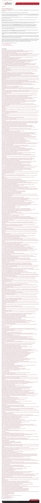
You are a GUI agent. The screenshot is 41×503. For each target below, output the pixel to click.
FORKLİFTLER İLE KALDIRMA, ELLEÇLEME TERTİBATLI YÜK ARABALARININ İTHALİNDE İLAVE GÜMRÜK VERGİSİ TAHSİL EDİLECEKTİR (20, 329)
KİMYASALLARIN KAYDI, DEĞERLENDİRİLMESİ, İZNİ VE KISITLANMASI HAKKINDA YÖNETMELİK (14, 468)
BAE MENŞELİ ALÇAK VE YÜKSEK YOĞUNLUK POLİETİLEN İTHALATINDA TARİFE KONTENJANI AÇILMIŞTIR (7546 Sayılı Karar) (18, 149)
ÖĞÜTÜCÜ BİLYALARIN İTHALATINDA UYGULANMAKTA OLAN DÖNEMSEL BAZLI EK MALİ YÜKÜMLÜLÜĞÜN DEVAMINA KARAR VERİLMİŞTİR (20, 79)
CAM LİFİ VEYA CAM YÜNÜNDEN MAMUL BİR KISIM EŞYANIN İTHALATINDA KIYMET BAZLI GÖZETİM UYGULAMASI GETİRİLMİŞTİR (19, 161)
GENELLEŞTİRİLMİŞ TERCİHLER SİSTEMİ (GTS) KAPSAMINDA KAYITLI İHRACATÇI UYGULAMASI (14, 337)
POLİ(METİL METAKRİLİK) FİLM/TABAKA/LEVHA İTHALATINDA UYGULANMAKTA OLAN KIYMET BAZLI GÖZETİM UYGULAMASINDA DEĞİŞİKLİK (20, 444)
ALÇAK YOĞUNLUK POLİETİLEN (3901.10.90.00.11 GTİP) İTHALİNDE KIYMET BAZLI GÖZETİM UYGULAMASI (16, 466)
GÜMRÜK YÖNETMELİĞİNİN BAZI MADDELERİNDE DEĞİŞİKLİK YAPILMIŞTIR (12, 163)
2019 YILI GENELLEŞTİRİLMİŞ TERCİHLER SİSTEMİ (8, 373)
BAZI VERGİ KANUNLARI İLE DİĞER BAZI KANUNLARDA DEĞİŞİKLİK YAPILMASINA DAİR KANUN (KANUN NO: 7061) (17, 434)
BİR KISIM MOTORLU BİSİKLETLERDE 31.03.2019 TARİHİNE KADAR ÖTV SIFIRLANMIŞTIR (13, 368)
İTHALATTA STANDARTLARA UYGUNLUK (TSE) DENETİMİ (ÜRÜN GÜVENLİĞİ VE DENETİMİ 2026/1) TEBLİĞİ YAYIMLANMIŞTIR (18, 64)
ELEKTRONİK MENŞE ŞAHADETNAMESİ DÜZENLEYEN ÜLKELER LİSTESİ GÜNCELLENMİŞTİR (14, 236)
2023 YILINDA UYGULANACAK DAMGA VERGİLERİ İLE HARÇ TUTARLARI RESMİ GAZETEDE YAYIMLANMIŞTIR (16, 168)
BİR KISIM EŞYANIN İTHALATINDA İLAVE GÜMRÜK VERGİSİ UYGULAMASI (11, 416)
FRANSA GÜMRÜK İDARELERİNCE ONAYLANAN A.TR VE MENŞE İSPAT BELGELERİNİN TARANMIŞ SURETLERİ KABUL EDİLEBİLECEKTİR (20, 289)
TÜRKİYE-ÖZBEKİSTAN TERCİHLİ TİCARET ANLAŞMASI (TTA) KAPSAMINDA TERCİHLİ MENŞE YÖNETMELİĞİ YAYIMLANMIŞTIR (18, 152)
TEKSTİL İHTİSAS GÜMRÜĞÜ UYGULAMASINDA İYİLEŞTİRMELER (10, 418)
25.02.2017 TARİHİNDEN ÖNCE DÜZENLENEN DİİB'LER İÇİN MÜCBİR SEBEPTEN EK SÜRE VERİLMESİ (15, 488)
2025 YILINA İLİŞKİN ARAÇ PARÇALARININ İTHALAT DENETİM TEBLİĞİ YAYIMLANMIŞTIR (13, 99)
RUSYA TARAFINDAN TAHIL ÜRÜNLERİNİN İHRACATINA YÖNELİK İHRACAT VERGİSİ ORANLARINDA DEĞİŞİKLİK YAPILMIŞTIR (18, 235)
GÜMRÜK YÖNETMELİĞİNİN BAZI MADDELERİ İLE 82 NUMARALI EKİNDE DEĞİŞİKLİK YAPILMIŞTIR (15, 96)
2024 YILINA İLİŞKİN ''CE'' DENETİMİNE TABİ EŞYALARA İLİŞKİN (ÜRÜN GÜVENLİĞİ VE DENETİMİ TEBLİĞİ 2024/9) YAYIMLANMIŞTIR (19, 136)
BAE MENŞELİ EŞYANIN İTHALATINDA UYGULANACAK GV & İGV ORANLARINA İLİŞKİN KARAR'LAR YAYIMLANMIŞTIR (17, 148)
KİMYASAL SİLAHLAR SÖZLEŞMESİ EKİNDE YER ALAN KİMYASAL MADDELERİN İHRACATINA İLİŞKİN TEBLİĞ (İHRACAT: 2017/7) (18, 459)
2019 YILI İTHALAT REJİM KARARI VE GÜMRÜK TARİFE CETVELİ (10, 367)
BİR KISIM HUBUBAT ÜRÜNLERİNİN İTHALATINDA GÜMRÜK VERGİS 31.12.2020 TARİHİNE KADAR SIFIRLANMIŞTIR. (17, 263)
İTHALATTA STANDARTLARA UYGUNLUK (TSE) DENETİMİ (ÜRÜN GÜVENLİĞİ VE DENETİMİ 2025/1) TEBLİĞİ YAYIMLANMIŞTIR (18, 101)
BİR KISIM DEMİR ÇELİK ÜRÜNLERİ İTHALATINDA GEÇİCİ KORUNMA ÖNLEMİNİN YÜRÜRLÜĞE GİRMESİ (15, 388)
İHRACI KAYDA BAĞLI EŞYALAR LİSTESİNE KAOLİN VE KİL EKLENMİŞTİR (11, 193)
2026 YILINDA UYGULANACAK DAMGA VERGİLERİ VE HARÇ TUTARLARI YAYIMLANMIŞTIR (14, 65)
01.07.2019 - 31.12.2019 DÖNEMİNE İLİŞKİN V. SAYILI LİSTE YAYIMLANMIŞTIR (12, 341)
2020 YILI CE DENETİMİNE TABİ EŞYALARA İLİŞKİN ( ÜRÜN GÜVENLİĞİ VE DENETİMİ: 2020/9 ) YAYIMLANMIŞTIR (16, 320)
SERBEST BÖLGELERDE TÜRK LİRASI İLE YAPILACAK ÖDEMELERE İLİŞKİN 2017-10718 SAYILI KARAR (15, 447)
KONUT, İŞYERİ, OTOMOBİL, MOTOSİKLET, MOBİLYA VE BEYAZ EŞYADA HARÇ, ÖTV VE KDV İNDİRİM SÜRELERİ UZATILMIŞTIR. (18, 358)
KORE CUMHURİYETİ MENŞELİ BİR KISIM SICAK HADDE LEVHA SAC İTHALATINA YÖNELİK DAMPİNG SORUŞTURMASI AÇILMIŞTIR (19, 132)
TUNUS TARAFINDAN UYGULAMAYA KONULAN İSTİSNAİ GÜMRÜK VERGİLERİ (12, 422)
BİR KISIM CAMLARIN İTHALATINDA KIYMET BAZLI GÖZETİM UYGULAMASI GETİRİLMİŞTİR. (14, 316)
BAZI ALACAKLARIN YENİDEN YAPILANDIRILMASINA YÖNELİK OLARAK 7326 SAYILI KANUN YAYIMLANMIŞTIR (16, 216)
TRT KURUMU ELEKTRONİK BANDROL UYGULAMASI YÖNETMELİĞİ (11, 427)
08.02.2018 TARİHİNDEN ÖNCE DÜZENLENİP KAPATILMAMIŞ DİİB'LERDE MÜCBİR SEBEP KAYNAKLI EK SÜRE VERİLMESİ (18, 424)
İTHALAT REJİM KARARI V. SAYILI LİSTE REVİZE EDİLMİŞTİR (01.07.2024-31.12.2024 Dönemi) (14, 124)
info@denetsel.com (5, 0)
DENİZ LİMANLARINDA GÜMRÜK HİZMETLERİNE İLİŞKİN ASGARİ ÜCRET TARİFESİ (13, 357)
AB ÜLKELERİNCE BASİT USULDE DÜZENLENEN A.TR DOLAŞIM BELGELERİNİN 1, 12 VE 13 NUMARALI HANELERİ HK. (17, 57)
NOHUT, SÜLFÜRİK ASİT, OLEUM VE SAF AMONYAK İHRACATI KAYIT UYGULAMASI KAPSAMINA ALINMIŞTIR (16, 208)
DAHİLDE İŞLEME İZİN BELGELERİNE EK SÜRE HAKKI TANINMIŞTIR (11, 160)
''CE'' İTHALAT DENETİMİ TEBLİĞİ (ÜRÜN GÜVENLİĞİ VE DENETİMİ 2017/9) (12, 495)
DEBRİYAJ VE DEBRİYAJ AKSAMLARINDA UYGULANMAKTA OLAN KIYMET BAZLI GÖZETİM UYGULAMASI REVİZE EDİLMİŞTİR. (18, 390)
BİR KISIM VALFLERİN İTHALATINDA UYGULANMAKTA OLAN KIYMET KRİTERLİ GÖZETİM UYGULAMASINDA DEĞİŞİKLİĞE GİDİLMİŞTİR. (20, 188)
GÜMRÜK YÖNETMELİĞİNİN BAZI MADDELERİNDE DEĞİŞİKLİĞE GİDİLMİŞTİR (12, 153)
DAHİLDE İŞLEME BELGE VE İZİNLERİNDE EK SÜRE (8, 400)
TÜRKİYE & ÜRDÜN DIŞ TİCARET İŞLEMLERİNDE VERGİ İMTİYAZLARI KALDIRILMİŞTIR (13, 380)
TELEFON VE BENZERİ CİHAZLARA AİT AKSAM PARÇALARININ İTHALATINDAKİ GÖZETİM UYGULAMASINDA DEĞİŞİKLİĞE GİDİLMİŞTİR (19, 239)
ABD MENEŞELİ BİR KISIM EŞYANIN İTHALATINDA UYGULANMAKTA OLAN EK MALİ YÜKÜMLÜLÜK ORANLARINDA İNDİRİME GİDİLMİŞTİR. (20, 350)
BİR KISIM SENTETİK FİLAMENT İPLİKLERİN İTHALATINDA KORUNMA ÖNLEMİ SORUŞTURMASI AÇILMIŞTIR (16, 372)
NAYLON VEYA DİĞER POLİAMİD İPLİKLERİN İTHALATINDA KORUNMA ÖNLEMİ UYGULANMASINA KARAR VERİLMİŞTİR (17, 333)
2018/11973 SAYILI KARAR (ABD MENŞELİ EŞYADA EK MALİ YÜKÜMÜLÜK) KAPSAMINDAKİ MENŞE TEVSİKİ (16, 359)
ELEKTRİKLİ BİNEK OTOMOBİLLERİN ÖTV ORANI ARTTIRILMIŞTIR (10, 237)
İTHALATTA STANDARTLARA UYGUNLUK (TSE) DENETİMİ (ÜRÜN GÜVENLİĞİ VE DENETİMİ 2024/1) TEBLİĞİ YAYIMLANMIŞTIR (18, 137)
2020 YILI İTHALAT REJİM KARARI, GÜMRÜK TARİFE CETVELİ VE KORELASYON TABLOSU (14, 319)
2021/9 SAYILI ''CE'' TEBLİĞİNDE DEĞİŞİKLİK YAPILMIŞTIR (9, 211)
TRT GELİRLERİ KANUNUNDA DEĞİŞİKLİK (7, 467)
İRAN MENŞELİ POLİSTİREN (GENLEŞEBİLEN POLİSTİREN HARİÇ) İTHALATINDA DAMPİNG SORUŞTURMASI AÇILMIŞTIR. (18, 408)
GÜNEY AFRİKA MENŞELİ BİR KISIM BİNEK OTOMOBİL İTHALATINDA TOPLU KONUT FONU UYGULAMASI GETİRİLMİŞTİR (18, 474)
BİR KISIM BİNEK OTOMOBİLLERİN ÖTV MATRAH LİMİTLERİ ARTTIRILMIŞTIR (12, 212)
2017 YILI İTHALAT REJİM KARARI (6, 496)
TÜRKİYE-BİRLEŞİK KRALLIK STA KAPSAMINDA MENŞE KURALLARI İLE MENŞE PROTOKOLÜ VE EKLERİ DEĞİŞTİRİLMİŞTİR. (18, 224)
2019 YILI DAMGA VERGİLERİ (5, 371)
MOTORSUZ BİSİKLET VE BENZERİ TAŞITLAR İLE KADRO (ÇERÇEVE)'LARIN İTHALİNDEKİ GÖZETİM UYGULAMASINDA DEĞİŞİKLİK (19, 420)
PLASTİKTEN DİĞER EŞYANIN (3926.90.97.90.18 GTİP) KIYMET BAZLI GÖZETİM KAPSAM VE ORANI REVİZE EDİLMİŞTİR (18, 103)
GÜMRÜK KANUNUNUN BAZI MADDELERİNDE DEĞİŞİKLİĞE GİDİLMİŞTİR (11, 332)
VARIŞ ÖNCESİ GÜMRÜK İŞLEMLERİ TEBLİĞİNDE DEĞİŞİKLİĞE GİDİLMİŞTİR (12, 225)
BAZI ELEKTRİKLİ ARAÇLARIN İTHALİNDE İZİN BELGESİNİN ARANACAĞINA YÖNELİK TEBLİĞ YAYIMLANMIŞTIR (16, 141)
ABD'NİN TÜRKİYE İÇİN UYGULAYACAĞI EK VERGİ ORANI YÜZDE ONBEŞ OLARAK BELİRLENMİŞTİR (15, 80)
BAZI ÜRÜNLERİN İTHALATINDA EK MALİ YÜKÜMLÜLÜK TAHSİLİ (10, 398)
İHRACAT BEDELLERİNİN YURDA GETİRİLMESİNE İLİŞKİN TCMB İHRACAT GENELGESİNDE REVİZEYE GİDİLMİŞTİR (17, 344)
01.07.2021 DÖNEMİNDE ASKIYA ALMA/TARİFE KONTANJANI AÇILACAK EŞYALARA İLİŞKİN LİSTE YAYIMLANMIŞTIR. (17, 264)
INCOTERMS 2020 (4, 331)
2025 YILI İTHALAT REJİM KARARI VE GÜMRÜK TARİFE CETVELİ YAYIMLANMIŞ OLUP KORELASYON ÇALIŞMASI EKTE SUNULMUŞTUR (19, 97)
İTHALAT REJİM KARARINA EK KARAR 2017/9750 (8, 492)
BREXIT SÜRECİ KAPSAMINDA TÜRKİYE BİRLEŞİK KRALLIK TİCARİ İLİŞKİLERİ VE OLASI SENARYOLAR (15, 354)
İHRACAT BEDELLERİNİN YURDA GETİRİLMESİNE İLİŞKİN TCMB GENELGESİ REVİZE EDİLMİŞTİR (14, 355)
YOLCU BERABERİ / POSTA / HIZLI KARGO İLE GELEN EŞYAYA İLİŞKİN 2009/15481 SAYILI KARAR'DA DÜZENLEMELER (17, 414)
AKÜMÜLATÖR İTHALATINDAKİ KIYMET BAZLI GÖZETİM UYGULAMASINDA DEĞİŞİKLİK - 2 (14, 399)
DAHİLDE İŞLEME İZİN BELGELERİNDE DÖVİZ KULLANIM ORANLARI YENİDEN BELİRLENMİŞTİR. (14, 283)
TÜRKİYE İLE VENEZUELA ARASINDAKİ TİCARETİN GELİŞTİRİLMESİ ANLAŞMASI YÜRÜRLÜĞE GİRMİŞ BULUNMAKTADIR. (18, 268)
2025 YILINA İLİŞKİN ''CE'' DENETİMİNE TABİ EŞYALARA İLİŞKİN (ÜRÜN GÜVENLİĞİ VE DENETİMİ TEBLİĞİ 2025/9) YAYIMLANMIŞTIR (19, 100)
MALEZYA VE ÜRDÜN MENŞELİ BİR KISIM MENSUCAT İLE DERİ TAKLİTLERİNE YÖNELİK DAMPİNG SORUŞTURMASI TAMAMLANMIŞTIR (20, 189)
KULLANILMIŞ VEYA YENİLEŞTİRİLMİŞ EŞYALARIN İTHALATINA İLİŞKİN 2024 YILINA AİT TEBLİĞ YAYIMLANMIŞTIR (17, 135)
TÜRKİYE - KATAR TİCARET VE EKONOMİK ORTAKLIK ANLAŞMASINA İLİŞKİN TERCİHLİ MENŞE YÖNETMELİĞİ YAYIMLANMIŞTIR (19, 81)
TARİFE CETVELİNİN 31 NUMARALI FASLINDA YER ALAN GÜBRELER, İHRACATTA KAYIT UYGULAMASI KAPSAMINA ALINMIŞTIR (18, 209)
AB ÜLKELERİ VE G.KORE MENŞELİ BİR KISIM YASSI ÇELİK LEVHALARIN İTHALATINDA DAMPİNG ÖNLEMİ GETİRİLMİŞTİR (18, 184)
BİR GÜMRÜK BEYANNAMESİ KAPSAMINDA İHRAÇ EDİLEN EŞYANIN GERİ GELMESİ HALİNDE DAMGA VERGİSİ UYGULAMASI (18, 317)
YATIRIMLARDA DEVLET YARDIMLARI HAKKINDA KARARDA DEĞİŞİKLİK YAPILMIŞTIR (13, 117)
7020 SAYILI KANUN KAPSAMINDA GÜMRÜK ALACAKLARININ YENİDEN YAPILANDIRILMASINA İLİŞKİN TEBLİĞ (16, 472)
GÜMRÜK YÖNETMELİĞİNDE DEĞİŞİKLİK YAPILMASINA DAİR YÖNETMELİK (12, 347)
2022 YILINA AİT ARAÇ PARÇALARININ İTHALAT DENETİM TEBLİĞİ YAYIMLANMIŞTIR (13, 201)
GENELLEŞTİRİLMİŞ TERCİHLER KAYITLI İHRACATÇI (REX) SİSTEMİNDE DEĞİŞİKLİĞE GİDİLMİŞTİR (15, 187)
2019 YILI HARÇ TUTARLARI (5, 370)
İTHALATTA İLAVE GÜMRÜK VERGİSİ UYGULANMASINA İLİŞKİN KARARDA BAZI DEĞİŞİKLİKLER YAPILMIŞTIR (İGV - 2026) (18, 60)
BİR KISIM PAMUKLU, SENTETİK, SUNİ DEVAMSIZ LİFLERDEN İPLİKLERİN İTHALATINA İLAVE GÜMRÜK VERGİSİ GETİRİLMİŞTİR (18, 365)
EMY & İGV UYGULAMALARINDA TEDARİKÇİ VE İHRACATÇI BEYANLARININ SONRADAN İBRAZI (14, 356)
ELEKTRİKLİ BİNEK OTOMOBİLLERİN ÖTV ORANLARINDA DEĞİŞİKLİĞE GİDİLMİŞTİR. (13, 185)
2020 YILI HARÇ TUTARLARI (5, 326)
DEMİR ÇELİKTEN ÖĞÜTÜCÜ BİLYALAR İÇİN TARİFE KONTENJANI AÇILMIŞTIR (12, 179)
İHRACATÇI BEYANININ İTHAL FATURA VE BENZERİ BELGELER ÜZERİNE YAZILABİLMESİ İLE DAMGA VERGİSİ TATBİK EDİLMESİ (18, 395)
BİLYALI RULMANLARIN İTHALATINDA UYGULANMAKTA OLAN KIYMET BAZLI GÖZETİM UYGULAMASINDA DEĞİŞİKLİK (17, 482)
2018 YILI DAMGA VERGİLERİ (5, 432)
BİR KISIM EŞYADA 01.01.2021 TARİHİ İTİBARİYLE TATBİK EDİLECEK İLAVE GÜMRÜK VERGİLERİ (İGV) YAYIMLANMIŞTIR (17, 248)
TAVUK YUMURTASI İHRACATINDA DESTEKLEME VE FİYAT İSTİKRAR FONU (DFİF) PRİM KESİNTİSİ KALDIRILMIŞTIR (17, 83)
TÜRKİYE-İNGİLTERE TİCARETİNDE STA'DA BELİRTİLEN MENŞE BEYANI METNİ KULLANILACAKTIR (15, 244)
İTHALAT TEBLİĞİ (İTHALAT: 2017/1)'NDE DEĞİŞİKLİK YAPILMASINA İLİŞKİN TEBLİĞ (13, 435)
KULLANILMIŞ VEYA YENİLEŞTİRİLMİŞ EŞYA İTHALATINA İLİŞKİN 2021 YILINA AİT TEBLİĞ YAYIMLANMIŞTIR (16, 245)
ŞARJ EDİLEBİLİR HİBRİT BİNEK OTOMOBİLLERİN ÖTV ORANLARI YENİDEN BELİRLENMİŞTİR (14, 123)
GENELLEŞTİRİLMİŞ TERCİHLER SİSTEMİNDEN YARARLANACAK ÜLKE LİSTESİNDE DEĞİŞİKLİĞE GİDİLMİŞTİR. (16, 353)
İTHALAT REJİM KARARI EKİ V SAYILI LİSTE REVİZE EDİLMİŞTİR (10, 215)
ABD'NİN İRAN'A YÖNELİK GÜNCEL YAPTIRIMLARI (8, 384)
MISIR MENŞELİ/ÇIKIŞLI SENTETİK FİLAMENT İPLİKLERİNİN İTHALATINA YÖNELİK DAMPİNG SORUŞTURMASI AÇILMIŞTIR (18, 133)
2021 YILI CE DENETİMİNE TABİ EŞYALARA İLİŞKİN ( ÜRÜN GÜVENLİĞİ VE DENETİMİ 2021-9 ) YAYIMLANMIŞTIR (16, 247)
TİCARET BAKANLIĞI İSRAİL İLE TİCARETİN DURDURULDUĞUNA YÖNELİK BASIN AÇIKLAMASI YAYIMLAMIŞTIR (16, 128)
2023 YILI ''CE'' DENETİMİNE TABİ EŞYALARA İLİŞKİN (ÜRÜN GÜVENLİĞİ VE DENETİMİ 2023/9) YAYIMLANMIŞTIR (16, 165)
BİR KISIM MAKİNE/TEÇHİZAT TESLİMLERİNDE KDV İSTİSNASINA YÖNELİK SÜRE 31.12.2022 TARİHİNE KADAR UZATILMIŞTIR (18, 328)
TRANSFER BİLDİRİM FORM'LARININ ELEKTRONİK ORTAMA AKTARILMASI (11, 442)
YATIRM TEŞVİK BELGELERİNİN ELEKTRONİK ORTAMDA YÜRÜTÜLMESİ (11, 402)
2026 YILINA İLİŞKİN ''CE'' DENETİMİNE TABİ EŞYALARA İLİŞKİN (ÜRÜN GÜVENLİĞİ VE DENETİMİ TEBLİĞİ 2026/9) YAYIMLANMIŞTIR (19, 63)
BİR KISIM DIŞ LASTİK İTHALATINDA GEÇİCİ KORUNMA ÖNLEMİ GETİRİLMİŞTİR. (12, 483)
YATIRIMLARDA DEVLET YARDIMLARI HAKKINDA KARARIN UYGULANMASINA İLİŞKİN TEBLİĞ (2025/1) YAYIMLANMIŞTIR (17, 87)
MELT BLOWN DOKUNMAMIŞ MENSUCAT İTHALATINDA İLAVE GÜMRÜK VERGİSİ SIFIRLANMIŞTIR (15, 271)
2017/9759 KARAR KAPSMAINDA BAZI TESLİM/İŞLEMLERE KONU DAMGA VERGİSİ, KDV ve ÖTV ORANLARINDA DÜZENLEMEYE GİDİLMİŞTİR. (20, 491)
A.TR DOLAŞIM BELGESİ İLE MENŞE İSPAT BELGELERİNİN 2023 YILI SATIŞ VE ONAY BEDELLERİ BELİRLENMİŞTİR (17, 169)
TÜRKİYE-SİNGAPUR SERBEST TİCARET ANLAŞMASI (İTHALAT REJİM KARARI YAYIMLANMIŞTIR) (14, 438)
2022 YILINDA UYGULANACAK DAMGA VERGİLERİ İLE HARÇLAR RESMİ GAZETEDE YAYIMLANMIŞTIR (15, 205)
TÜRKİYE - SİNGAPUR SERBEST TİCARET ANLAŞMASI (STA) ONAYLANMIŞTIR (12, 487)
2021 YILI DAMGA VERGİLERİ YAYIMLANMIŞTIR (8, 252)
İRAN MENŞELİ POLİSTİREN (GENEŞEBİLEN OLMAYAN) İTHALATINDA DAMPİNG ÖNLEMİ (13, 366)
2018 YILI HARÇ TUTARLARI (5, 498)
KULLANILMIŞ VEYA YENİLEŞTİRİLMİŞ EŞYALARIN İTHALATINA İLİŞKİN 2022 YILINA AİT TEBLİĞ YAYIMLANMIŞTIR (17, 200)
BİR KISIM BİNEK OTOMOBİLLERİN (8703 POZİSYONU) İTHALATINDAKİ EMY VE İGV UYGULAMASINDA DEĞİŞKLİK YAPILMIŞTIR (18, 73)
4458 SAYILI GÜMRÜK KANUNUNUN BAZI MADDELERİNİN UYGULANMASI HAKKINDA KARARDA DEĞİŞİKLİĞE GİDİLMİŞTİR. (18, 352)
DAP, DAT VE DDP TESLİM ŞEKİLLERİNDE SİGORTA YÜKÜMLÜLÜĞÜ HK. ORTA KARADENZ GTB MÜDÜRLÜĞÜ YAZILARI (17, 382)
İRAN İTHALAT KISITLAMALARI (6, 396)
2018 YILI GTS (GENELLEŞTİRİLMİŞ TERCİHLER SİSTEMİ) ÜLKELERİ (11, 426)
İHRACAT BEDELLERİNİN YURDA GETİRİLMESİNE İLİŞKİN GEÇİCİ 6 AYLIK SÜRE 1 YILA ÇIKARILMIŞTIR (15, 361)
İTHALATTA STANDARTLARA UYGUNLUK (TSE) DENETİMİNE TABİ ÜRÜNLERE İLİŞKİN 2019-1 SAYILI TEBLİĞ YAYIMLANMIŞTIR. (18, 321)
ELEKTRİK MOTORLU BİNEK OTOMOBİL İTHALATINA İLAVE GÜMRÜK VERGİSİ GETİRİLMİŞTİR (14, 181)
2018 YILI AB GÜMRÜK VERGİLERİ (6, 443)
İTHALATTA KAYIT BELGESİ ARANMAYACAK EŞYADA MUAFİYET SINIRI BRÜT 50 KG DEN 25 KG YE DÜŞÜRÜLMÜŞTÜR (17, 336)
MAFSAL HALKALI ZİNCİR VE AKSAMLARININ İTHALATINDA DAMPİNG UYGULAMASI (13, 360)
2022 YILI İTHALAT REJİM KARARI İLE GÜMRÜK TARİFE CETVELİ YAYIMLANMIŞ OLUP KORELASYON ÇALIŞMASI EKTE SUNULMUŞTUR (20, 204)
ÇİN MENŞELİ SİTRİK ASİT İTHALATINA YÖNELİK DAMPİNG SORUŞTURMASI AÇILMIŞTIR (13, 147)
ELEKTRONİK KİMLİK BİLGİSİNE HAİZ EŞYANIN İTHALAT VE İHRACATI (11, 345)
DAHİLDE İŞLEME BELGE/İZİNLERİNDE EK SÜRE (8, 364)
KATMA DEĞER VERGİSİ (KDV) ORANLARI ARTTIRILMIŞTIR (9, 151)
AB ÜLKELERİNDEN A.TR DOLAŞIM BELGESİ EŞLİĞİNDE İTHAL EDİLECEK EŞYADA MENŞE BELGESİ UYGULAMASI (17, 346)
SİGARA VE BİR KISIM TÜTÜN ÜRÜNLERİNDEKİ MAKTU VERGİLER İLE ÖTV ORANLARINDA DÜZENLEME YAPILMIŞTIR (17, 255)
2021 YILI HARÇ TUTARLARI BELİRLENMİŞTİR (8, 251)
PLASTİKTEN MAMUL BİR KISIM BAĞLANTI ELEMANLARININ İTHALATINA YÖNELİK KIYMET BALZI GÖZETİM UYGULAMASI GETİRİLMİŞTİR (20, 121)
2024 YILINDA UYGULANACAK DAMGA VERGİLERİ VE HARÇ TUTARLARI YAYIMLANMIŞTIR (14, 139)
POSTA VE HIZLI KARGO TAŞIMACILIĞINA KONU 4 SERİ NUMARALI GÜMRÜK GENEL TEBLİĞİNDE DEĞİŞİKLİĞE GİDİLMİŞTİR (18, 343)
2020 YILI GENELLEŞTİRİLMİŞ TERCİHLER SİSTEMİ (8, 323)
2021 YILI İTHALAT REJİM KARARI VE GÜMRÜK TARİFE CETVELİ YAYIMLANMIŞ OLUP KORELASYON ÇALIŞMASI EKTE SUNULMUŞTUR (19, 249)
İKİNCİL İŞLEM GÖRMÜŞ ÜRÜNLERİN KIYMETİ (8, 470)
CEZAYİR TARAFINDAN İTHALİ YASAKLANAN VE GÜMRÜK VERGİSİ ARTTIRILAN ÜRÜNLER (14, 428)
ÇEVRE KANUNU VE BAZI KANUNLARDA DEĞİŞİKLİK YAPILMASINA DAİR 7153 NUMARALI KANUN (14, 376)
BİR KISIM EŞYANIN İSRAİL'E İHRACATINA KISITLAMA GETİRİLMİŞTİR (11, 131)
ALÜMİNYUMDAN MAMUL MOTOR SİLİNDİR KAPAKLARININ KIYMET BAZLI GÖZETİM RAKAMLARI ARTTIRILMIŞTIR (17, 159)
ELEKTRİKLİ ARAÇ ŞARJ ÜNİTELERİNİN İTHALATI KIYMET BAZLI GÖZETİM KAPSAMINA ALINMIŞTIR (15, 145)
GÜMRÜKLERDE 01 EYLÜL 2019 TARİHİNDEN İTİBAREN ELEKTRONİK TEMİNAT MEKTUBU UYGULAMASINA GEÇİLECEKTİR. (18, 338)
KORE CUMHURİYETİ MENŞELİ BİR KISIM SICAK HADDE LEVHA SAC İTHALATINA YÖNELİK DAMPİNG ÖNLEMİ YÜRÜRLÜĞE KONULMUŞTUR (20, 75)
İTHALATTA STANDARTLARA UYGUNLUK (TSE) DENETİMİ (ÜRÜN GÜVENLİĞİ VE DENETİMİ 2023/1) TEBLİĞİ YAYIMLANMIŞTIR (18, 167)
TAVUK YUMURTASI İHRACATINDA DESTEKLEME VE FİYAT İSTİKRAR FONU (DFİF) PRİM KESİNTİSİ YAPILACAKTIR (17, 95)
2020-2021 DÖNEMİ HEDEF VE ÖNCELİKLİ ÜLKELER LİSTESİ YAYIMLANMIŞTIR (12, 330)
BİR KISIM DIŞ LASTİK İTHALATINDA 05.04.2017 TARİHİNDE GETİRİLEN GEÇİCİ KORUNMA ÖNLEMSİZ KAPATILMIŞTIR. (17, 484)
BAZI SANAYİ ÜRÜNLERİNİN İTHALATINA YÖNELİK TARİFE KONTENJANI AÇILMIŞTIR (13, 253)
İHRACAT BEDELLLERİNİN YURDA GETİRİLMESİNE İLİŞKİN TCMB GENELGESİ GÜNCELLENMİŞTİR (15, 351)
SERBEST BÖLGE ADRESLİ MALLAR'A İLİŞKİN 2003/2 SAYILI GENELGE (11, 423)
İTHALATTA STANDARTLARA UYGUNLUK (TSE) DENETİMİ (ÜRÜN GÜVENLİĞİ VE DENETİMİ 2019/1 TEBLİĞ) (16, 369)
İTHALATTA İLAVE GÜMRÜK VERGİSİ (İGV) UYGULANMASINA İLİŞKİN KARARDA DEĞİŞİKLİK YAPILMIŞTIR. (16, 164)
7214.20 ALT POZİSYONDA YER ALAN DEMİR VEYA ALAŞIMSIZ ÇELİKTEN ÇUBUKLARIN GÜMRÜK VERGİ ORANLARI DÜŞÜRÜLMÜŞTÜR (19, 462)
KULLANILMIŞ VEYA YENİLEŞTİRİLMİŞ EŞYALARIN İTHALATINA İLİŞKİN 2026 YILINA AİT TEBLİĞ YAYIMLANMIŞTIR (17, 61)
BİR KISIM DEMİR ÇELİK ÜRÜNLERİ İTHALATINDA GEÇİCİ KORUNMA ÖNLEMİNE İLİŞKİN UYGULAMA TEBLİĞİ (16, 387)
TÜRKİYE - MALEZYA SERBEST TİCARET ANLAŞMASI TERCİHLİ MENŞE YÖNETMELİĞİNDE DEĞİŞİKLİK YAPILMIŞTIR (17, 72)
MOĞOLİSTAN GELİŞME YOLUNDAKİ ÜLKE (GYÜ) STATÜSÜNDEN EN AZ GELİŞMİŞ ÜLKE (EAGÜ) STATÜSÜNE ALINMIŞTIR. (18, 393)
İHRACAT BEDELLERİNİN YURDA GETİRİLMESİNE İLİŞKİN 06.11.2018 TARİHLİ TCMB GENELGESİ (14, 383)
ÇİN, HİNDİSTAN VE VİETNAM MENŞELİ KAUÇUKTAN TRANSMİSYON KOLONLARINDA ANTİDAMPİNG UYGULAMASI (17, 386)
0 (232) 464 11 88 (10, 0)
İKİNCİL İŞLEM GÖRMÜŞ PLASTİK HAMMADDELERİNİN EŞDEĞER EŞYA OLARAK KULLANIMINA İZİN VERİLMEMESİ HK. (17, 471)
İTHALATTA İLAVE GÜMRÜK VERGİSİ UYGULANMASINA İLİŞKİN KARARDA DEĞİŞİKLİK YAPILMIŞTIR (15, 51)
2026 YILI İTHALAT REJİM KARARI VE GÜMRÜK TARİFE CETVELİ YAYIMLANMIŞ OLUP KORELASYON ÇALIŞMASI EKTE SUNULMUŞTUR (19, 59)
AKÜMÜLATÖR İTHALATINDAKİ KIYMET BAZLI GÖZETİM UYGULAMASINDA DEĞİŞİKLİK (13, 419)
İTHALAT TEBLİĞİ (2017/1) (5, 494)
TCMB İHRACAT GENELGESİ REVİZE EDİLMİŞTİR (8, 207)
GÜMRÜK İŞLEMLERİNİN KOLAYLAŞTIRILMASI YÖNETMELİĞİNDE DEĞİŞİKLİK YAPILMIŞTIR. (14, 315)
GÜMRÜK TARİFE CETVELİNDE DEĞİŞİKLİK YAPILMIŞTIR (9, 52)
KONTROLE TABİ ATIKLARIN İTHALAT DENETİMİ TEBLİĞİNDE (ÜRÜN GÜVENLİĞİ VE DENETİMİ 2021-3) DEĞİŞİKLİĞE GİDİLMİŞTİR (19, 229)
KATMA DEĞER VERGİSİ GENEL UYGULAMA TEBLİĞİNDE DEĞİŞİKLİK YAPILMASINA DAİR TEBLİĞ (14, 490)
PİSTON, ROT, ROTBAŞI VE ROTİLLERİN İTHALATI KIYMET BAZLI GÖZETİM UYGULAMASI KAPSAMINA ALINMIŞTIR (17, 53)
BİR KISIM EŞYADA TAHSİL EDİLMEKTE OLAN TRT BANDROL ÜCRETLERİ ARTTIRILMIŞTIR (14, 191)
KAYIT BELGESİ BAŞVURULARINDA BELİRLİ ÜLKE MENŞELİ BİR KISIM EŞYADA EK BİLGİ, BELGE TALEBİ (15, 381)
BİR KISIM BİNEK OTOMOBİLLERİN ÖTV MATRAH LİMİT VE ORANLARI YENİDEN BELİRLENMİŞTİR (15, 199)
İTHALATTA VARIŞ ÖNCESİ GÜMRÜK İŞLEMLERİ (8, 363)
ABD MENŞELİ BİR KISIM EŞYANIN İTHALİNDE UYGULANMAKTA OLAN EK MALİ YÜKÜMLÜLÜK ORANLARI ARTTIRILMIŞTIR (18, 392)
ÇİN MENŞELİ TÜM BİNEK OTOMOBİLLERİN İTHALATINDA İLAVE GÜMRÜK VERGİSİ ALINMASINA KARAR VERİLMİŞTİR (17, 125)
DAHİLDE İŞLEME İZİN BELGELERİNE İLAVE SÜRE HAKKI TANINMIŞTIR (11, 243)
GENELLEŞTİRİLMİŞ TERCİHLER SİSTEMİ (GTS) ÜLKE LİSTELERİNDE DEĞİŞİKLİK (12, 451)
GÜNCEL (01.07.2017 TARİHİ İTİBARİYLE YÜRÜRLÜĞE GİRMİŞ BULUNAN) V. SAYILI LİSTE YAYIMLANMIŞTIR (16, 458)
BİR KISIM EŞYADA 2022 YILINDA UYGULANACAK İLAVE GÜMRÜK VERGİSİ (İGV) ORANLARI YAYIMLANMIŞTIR (16, 203)
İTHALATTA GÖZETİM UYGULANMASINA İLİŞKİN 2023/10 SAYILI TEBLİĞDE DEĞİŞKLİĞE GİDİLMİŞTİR (15, 140)
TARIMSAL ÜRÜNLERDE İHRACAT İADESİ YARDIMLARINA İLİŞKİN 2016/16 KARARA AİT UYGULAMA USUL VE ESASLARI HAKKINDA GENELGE (20, 486)
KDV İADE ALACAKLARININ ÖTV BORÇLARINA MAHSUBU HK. (10, 452)
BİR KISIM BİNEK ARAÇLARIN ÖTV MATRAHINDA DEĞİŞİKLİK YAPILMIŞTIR (11, 389)
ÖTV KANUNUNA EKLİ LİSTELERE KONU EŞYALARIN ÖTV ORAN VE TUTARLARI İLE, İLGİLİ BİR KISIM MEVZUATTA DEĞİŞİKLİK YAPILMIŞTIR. (20, 415)
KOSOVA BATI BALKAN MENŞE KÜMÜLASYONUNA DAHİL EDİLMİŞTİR (11, 335)
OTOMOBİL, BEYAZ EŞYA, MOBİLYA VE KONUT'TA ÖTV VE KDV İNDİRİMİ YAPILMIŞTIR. (13, 385)
